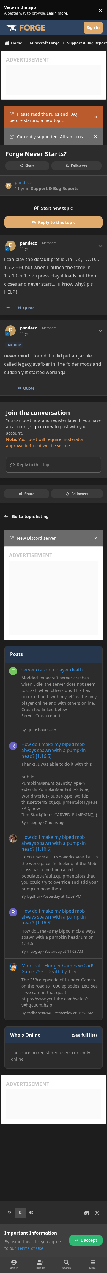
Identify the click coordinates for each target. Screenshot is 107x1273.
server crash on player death (52, 670)
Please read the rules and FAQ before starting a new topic (43, 117)
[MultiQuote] (8, 308)
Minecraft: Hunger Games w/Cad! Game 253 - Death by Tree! (57, 969)
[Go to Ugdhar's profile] (13, 838)
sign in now (42, 426)
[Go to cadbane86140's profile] (13, 967)
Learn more (11, 10)
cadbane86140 (39, 1012)
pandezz (23, 182)
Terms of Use (30, 1248)
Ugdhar (33, 896)
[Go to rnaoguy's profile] (13, 746)
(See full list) (84, 1035)
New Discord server (36, 538)
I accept (89, 1240)
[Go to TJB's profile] (13, 671)
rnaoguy (34, 822)
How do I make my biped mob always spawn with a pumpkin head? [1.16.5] (53, 750)
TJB (29, 729)
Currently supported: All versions (50, 136)
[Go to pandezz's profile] (8, 186)
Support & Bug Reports (54, 188)
